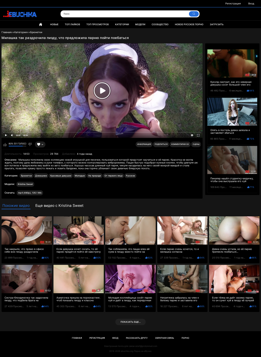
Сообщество (160, 24)
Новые (54, 24)
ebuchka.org (127, 351)
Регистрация (233, 3)
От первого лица (114, 175)
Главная (40, 24)
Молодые (80, 175)
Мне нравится (5, 144)
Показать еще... (131, 321)
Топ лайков (72, 24)
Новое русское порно (189, 24)
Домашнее (41, 175)
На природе (94, 175)
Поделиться (161, 144)
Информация (144, 144)
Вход (251, 3)
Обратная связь (164, 338)
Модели (140, 24)
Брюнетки (26, 175)
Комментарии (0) (180, 144)
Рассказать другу (137, 338)
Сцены (196, 144)
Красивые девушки (60, 175)
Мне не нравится (30, 144)
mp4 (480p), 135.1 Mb (30, 192)
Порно (185, 338)
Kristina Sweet (25, 184)
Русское (130, 175)
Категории (122, 24)
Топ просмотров (97, 24)
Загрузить (217, 24)
